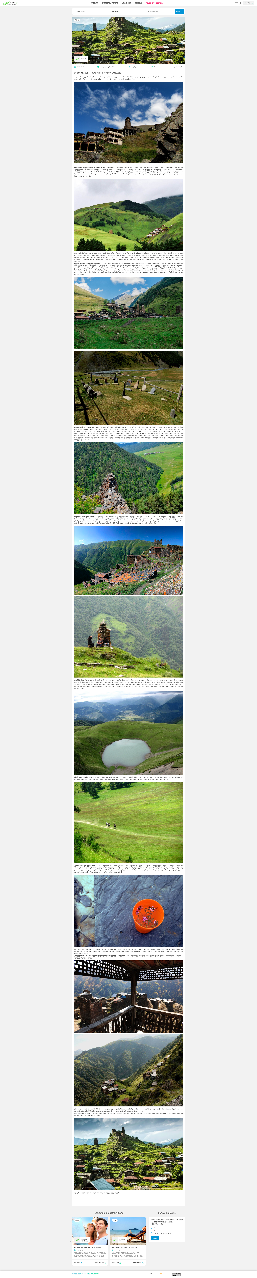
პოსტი (85, 1241)
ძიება (178, 11)
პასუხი (155, 1238)
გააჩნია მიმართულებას (162, 1233)
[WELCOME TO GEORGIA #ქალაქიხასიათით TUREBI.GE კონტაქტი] (236, 3)
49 (78, 20)
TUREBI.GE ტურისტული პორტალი (85, 1274)
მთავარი (94, 3)
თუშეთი (135, 67)
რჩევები (138, 3)
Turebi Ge (84, 59)
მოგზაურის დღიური (110, 3)
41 (116, 1220)
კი (154, 1227)
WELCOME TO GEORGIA (154, 3)
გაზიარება (178, 67)
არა (155, 1230)
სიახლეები (126, 3)
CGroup (163, 1274)
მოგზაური (247, 3)
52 (78, 1220)
